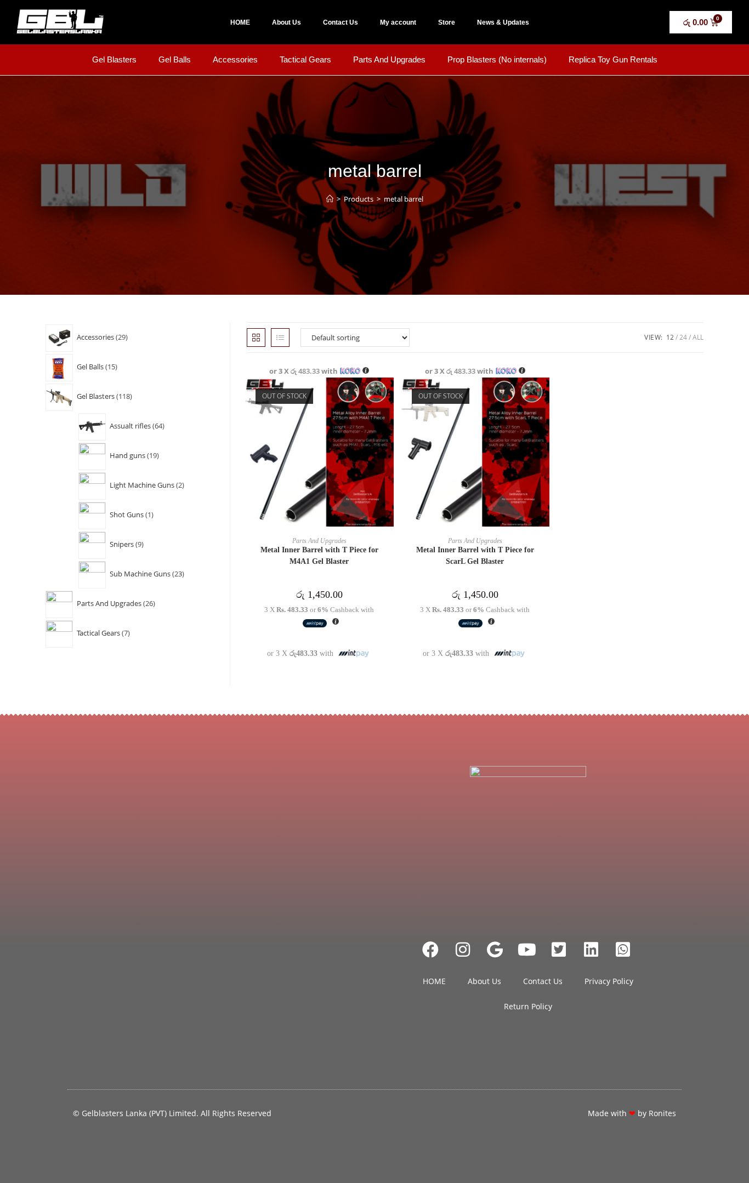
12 (670, 337)
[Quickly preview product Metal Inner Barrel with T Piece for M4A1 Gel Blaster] (388, 397)
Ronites (662, 1113)
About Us (286, 22)
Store (446, 22)
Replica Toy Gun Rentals (613, 59)
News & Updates (503, 22)
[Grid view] (256, 337)
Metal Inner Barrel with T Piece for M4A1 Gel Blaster (319, 555)
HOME (240, 22)
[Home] (329, 199)
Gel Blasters (114, 59)
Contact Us (340, 22)
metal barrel (403, 199)
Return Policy (528, 1006)
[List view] (280, 337)
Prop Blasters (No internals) (497, 59)
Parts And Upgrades (389, 59)
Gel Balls (174, 59)
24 (683, 337)
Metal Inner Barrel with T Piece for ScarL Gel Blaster (475, 555)
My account (398, 22)
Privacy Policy (609, 981)
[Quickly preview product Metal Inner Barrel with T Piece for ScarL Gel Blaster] (544, 397)
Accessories (235, 59)
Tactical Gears (305, 59)
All (698, 337)
